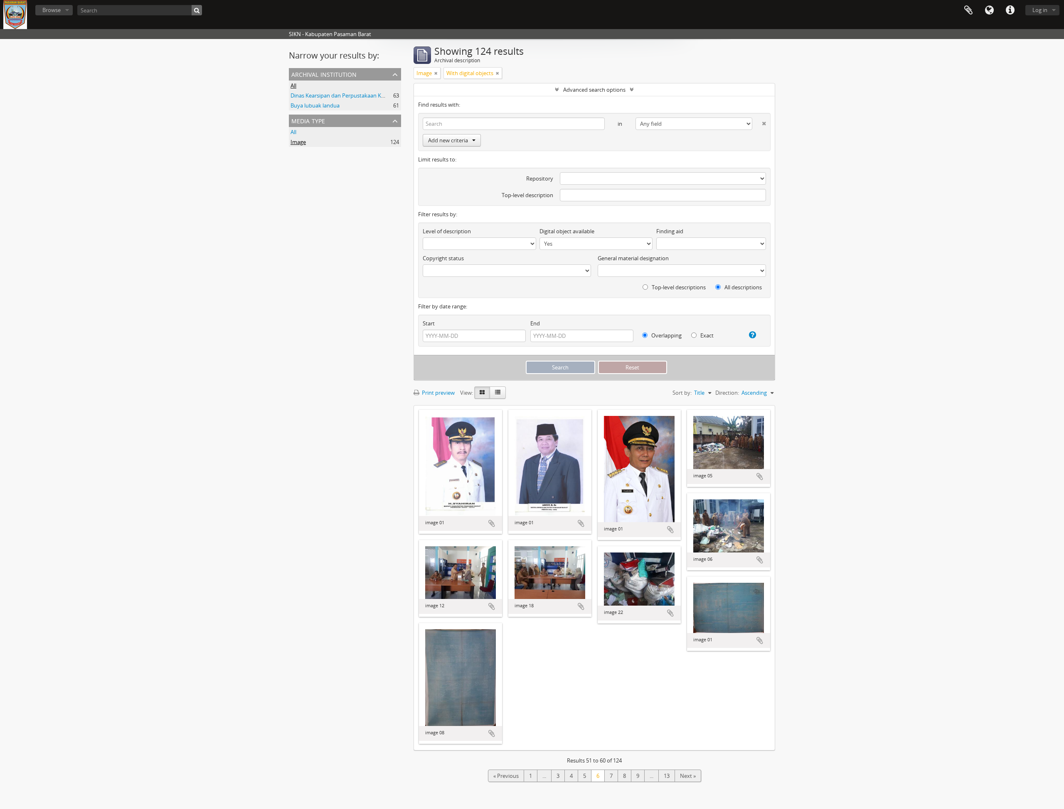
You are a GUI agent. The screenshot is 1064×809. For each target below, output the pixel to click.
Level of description (447, 231)
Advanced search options (594, 89)
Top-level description (527, 195)
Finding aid (669, 231)
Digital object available (566, 231)
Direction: (727, 392)
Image (298, 142)
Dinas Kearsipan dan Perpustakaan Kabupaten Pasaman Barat (367, 95)
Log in (1039, 10)
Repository (539, 178)
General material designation (633, 258)
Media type (308, 120)
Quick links (1010, 10)
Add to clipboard (492, 523)
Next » (688, 776)
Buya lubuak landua (315, 105)
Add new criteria (448, 140)
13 (667, 776)
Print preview (438, 392)
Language (989, 10)
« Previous (506, 776)
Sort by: (682, 392)
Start (429, 323)
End (535, 323)
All (293, 85)
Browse (51, 10)
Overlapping (666, 335)
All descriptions (742, 287)
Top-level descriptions (678, 287)
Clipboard (968, 10)
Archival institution (324, 73)
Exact (706, 335)
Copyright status (443, 258)
